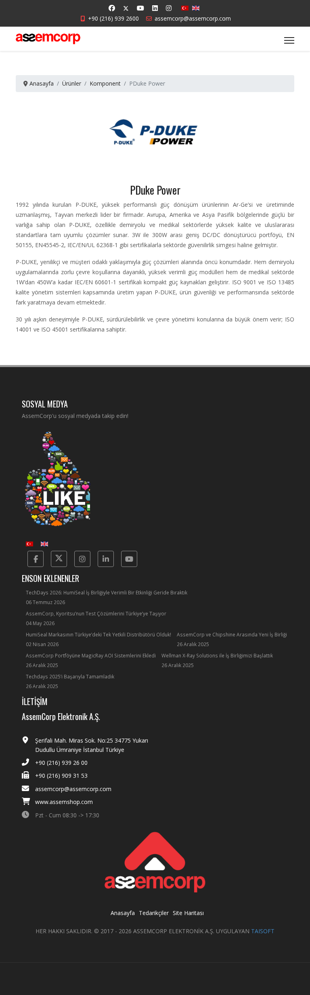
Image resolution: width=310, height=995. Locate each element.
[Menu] (289, 40)
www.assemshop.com (64, 802)
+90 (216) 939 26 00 (61, 762)
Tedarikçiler (154, 913)
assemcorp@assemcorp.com (193, 18)
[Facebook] (112, 8)
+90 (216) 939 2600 (113, 18)
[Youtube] (140, 8)
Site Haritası (188, 913)
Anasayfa (123, 913)
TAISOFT (262, 931)
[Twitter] (126, 8)
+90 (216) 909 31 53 (61, 775)
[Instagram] (169, 8)
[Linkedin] (155, 8)
